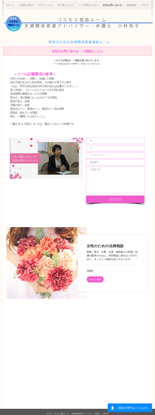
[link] (113, 246)
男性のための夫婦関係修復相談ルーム (79, 42)
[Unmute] (19, 175)
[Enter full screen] (79, 175)
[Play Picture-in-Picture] (74, 175)
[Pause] (14, 175)
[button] (95, 279)
